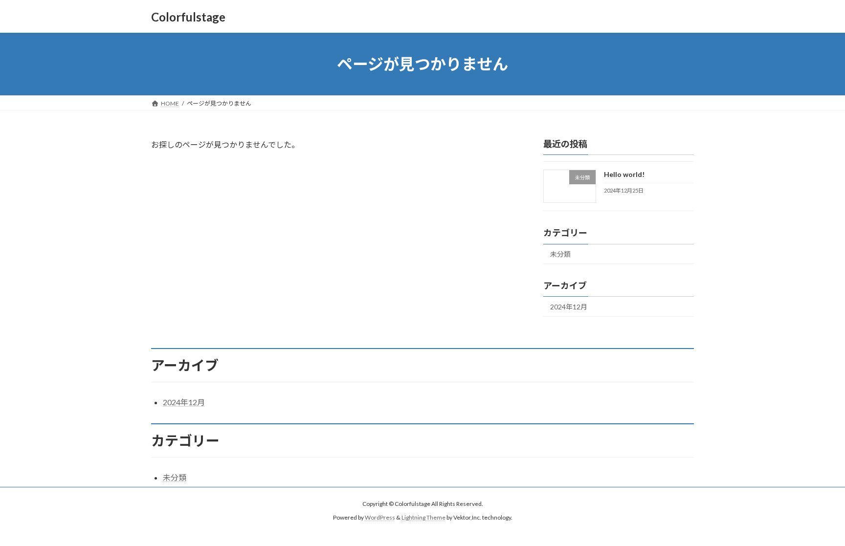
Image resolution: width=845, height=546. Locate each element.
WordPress (380, 518)
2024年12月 (568, 307)
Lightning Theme (423, 518)
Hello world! (624, 174)
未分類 (560, 254)
